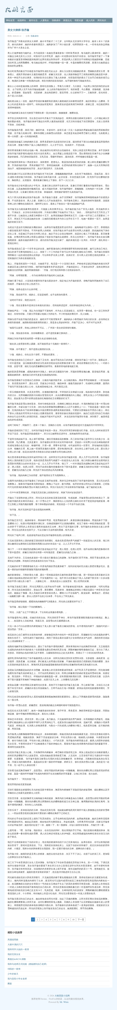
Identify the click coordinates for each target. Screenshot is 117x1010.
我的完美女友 (14, 954)
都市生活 (33, 20)
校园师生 (22, 20)
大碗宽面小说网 (62, 995)
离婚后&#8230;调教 (17, 959)
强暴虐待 (56, 20)
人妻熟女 (44, 20)
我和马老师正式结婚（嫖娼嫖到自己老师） (28, 963)
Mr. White (64, 1002)
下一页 (81, 919)
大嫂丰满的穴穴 (15, 944)
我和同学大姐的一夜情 (18, 949)
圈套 (10, 983)
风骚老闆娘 (13, 939)
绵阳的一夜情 (14, 968)
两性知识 (102, 20)
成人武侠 (90, 20)
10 (73, 919)
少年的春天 (13, 973)
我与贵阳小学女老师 (17, 978)
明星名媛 (79, 20)
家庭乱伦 (67, 20)
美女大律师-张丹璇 (18, 30)
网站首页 (10, 20)
